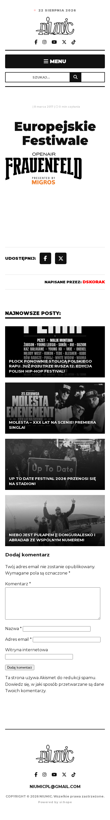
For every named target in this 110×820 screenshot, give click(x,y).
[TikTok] (74, 42)
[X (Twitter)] (64, 42)
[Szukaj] (75, 77)
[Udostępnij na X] (61, 258)
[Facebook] (36, 42)
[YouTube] (54, 42)
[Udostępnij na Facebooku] (45, 258)
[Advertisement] (55, 227)
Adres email (18, 639)
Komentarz (18, 583)
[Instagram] (44, 42)
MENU (57, 61)
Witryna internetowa (26, 649)
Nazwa (13, 628)
